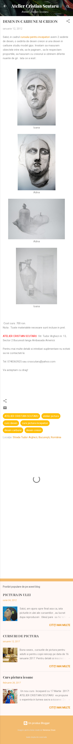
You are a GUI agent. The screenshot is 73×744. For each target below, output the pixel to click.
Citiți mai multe (59, 625)
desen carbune (13, 430)
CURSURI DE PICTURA (21, 636)
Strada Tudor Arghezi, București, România (37, 437)
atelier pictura (51, 416)
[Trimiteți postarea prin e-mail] (5, 409)
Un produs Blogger (39, 723)
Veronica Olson (49, 730)
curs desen (10, 423)
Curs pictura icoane (18, 677)
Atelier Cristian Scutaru (35, 6)
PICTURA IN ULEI (17, 595)
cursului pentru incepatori (35, 37)
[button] (68, 21)
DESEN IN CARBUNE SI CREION (30, 21)
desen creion (33, 430)
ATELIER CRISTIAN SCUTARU (21, 416)
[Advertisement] (36, 548)
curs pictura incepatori (35, 423)
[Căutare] (68, 7)
